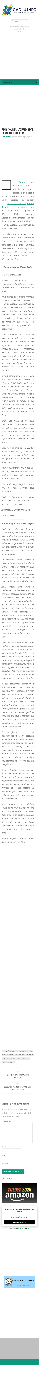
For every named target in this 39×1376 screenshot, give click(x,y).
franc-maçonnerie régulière (11, 1055)
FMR (31, 1051)
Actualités (6, 137)
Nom (4, 1147)
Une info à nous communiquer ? (19, 27)
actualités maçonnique (10, 1051)
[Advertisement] (19, 56)
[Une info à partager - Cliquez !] (19, 1282)
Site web (5, 1163)
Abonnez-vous (19, 1222)
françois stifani (27, 1055)
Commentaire (7, 1121)
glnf (3, 1058)
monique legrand (8, 1062)
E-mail (4, 1155)
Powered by (14, 1228)
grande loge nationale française (18, 1058)
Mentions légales (19, 29)
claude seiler (24, 1051)
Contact (19, 31)
